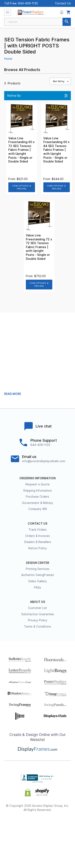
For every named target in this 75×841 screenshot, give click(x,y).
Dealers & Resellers (37, 542)
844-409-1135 (28, 3)
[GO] (66, 22)
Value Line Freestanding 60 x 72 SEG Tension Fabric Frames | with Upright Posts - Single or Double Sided (21, 150)
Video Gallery (37, 581)
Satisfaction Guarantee (37, 614)
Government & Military (37, 503)
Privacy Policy (37, 620)
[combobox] (37, 22)
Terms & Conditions (37, 626)
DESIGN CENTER (37, 562)
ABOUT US (37, 602)
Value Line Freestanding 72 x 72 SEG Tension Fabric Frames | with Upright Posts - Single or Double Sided (39, 247)
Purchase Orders (37, 496)
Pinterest (38, 823)
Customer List (37, 608)
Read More (12, 394)
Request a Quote (37, 484)
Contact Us (63, 3)
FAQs (37, 587)
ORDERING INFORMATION (37, 478)
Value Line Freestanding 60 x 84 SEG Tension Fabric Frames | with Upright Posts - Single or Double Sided (56, 150)
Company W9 (37, 509)
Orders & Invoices (37, 536)
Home (8, 58)
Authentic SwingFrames (37, 575)
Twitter (26, 823)
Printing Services (37, 569)
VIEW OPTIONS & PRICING (21, 187)
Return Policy (37, 548)
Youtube (60, 823)
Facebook (15, 823)
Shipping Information (37, 490)
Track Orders (38, 529)
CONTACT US (37, 523)
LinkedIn (49, 823)
